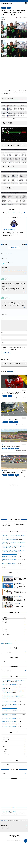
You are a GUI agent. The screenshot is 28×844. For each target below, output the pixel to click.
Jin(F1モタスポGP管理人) (9, 229)
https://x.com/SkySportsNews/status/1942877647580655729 (14, 270)
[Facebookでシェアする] (8, 212)
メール (2, 337)
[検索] (25, 652)
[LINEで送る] (19, 212)
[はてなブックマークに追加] (14, 212)
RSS (14, 807)
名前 (2, 332)
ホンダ (3, 627)
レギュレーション (6, 634)
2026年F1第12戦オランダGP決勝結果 (9, 539)
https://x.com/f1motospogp (6, 643)
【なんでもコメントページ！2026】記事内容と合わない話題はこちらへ (13, 525)
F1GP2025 (3, 7)
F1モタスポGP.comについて (7, 825)
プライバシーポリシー (5, 827)
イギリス (8, 7)
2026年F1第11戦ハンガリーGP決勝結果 (9, 554)
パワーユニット (5, 619)
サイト (2, 342)
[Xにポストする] (3, 212)
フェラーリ (4, 631)
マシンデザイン (5, 617)
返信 (24, 272)
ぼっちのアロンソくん (16, 551)
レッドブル (4, 629)
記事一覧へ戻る (14, 247)
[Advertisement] (14, 73)
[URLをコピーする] (24, 212)
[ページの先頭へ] (25, 841)
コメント (3, 318)
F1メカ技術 (4, 622)
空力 (3, 624)
